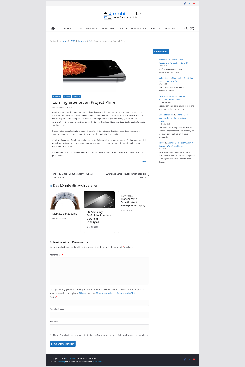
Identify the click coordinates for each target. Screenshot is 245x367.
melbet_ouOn (164, 59)
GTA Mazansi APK (166, 115)
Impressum (170, 28)
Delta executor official (168, 96)
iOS (80, 28)
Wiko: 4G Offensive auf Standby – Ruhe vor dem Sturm (73, 175)
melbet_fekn (164, 78)
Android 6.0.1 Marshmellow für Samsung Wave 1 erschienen (173, 118)
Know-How (76, 96)
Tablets (123, 28)
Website (54, 321)
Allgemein (56, 96)
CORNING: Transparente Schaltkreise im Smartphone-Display (133, 200)
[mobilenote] (53, 28)
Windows (90, 28)
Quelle (143, 161)
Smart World (137, 28)
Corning (67, 96)
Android (68, 28)
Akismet (83, 293)
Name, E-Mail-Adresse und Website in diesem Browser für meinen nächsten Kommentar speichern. (100, 335)
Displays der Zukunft (64, 213)
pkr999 (161, 143)
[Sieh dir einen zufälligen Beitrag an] (192, 28)
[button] (73, 28)
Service (154, 28)
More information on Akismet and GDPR (115, 293)
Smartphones (108, 28)
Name (53, 297)
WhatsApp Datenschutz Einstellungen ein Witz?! (126, 175)
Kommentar (56, 254)
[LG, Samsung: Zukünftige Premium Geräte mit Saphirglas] (99, 193)
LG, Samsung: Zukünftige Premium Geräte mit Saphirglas (99, 217)
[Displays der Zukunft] (65, 193)
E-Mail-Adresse (58, 309)
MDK (70, 108)
